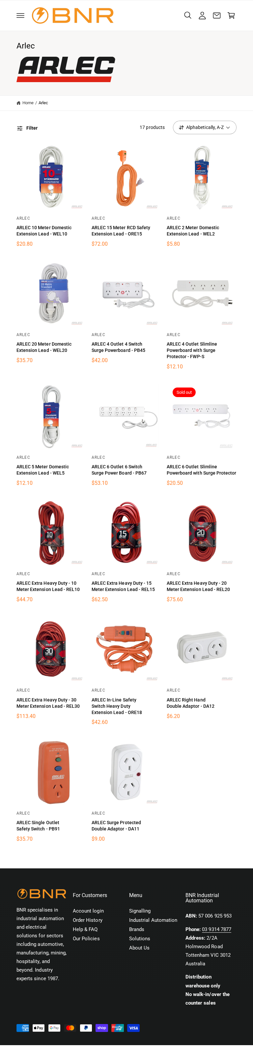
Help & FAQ (85, 929)
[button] (20, 15)
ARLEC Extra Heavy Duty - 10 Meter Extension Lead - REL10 (48, 586)
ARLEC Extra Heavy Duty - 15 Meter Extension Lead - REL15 (123, 586)
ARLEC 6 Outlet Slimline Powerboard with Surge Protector (201, 470)
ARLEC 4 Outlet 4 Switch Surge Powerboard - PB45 (118, 347)
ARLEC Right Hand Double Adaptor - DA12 (190, 703)
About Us (139, 948)
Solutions (139, 939)
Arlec (43, 102)
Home (28, 102)
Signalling (140, 911)
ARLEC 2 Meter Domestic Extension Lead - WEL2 (193, 230)
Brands (136, 929)
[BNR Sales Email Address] (217, 15)
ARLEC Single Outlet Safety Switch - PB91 (38, 825)
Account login (88, 911)
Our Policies (86, 939)
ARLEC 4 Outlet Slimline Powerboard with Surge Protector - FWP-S (192, 350)
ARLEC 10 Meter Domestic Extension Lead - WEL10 (43, 230)
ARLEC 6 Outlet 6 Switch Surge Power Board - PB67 (119, 470)
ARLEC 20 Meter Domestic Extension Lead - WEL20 (43, 347)
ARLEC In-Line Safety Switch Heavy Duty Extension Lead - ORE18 (117, 706)
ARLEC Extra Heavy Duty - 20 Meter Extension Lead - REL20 (198, 586)
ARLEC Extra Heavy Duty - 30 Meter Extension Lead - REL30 (48, 703)
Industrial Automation (153, 920)
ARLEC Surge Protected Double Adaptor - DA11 (116, 825)
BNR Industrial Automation (55, 1052)
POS (86, 1052)
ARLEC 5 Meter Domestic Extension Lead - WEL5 (42, 470)
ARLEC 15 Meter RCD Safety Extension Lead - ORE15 (121, 230)
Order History (87, 920)
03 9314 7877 (216, 929)
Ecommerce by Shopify (119, 1052)
